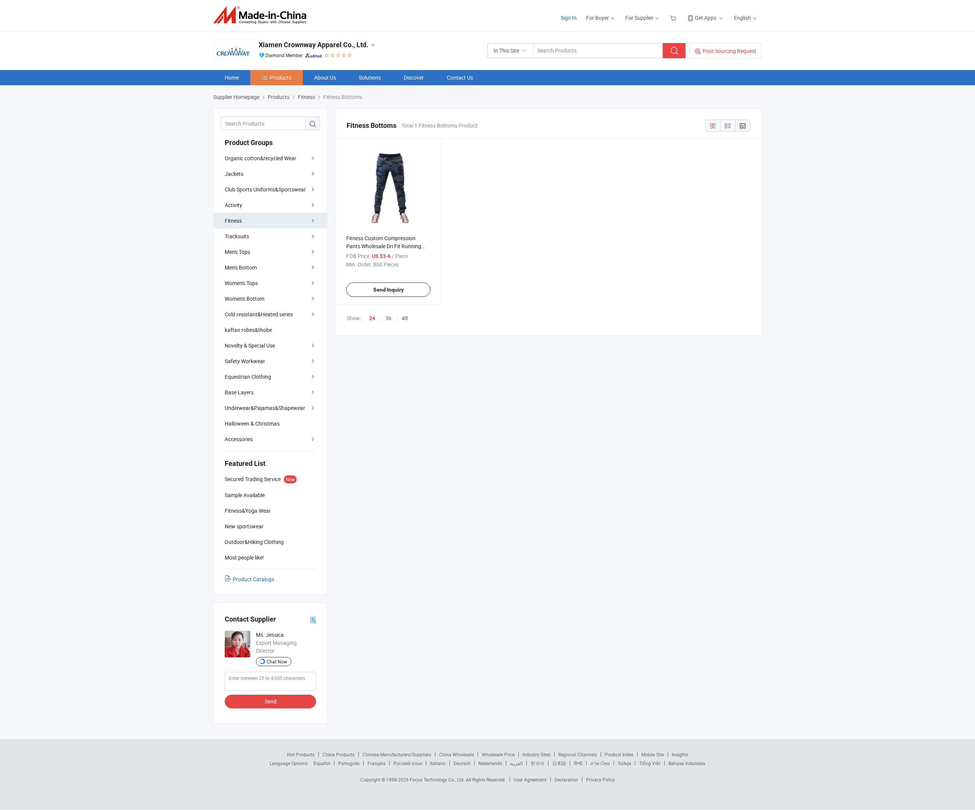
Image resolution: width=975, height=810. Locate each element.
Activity (233, 205)
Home (232, 77)
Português (349, 763)
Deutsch (462, 763)
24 (372, 318)
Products (280, 77)
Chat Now (277, 662)
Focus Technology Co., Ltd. (438, 780)
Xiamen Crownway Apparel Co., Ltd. (313, 45)
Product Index (619, 754)
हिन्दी (578, 763)
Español (321, 763)
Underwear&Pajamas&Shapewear (265, 407)
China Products (339, 754)
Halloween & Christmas (252, 423)
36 (388, 318)
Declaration (566, 780)
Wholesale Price (498, 754)
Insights (680, 754)
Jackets (234, 173)
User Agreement (530, 780)
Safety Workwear (245, 361)
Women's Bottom (244, 298)
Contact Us (460, 77)
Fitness (233, 220)
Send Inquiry (388, 290)
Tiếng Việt (649, 763)
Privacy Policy (600, 780)
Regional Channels (577, 754)
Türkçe (624, 763)
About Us (325, 77)
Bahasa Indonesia (686, 763)
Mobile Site (652, 754)
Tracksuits (237, 236)
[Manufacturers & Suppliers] (262, 15)
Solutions (370, 77)
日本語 (559, 763)
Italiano (438, 763)
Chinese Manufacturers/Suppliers (397, 754)
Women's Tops (241, 283)
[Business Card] (313, 619)
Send (271, 701)
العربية (516, 763)
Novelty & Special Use (250, 345)
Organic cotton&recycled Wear (260, 158)
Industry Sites (536, 754)
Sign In (569, 17)
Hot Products (301, 754)
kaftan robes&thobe (248, 329)
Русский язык (407, 763)
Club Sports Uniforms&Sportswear (265, 189)
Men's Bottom (241, 267)
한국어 (537, 763)
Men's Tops (237, 251)
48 (405, 318)
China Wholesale (456, 754)
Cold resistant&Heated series (259, 314)
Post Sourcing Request (729, 50)
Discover (414, 77)
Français (376, 763)
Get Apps (706, 17)
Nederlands (490, 763)
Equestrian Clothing (248, 376)
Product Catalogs (253, 579)
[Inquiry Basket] (674, 17)
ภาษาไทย (600, 763)
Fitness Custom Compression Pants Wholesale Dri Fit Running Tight (383, 246)
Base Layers (239, 392)
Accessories (239, 439)
